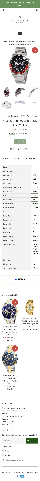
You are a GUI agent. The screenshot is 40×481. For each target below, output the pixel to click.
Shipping (12, 133)
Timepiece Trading (19, 472)
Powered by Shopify (32, 472)
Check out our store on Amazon (13, 408)
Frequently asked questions (12, 416)
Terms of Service (8, 422)
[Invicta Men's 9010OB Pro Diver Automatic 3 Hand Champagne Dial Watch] (30, 307)
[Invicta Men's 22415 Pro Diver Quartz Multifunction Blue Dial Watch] (10, 359)
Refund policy (7, 424)
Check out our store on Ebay (12, 411)
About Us (5, 413)
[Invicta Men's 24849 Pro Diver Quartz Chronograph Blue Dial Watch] (10, 311)
